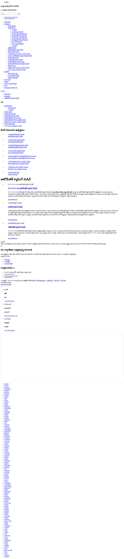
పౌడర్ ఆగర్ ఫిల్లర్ (13, 174)
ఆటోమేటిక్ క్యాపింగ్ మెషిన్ (15, 60)
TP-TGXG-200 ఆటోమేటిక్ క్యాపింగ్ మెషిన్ (22, 188)
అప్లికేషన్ (6, 71)
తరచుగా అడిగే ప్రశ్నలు (10, 83)
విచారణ (10, 199)
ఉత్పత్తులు (7, 24)
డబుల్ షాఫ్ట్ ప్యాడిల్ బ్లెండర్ (19, 38)
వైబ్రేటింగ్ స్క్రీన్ (12, 48)
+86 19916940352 (9, 330)
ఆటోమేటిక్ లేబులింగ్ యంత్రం (16, 61)
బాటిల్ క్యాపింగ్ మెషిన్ (15, 207)
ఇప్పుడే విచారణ (5, 256)
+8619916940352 (9, 301)
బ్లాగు (5, 85)
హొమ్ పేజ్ (7, 22)
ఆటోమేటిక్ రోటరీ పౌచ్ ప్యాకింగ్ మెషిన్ (18, 63)
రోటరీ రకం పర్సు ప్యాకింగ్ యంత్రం (17, 169)
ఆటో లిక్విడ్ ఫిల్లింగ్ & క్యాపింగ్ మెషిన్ (18, 163)
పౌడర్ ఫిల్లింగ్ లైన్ (13, 73)
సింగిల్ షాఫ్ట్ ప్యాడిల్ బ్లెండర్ (19, 34)
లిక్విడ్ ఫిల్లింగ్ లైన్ (13, 77)
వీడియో (6, 81)
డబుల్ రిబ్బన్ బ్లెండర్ (17, 32)
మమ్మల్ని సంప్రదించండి (10, 87)
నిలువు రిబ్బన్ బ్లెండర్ (18, 44)
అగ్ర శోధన (63, 280)
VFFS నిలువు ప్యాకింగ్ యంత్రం (17, 69)
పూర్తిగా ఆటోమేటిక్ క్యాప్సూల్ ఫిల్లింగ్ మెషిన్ (20, 56)
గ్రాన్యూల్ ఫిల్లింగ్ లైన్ (13, 75)
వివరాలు (15, 199)
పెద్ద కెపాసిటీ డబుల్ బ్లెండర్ (19, 36)
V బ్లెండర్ (14, 30)
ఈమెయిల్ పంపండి (6, 284)
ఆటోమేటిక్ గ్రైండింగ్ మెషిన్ (15, 50)
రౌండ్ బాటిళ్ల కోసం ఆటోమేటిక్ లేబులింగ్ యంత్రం (21, 158)
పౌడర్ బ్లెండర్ (11, 28)
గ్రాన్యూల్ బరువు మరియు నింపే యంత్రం (19, 54)
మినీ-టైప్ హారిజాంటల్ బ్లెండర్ (20, 40)
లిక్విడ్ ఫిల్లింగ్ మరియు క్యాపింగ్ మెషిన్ (18, 67)
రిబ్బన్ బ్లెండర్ (12, 26)
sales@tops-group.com (10, 276)
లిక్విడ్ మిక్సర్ (12, 65)
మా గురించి (7, 79)
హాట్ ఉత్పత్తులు (41, 280)
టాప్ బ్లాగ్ (56, 280)
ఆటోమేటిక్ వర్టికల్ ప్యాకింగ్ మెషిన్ (17, 147)
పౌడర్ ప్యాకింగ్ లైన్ (13, 58)
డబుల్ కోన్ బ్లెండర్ (17, 42)
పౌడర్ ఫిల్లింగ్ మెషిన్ (13, 52)
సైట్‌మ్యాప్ (50, 280)
